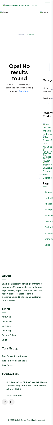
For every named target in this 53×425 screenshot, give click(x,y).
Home (21, 34)
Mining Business (44, 90)
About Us (6, 316)
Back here (24, 91)
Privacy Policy (9, 335)
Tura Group (7, 365)
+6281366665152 (14, 395)
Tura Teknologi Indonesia (14, 360)
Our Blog (6, 330)
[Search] (45, 67)
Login (4, 339)
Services (44, 98)
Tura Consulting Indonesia (14, 356)
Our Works (7, 321)
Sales (47, 244)
